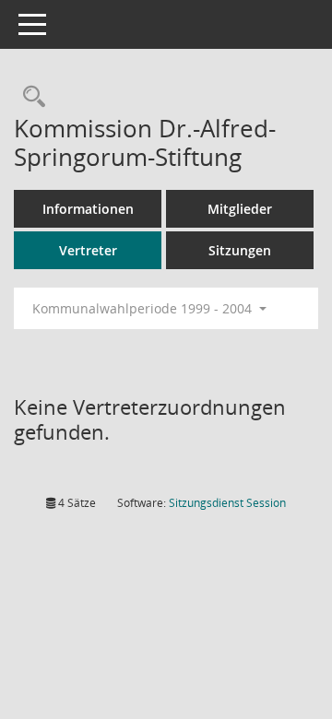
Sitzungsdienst (227, 503)
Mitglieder (240, 209)
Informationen (88, 209)
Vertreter (88, 250)
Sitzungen (239, 250)
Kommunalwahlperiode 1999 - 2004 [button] (143, 308)
